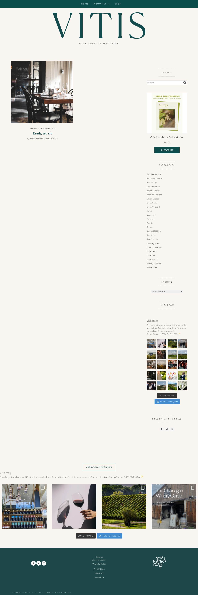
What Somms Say (154, 247)
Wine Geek (151, 251)
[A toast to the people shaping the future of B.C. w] (151, 385)
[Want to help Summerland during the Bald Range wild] (151, 354)
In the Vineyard (153, 207)
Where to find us (99, 564)
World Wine (152, 267)
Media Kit (99, 573)
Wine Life (151, 255)
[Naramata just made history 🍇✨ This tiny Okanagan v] (172, 385)
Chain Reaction (153, 186)
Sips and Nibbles (154, 231)
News (149, 211)
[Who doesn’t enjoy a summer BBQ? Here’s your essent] (151, 364)
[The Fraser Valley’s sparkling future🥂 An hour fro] (151, 375)
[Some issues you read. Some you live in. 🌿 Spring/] (182, 385)
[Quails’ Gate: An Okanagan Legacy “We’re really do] (161, 375)
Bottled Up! (152, 182)
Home (85, 4)
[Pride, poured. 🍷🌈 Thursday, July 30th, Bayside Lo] (182, 364)
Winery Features (154, 263)
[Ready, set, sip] (42, 91)
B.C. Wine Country (155, 178)
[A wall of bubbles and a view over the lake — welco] (151, 343)
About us (100, 4)
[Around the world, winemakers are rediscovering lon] (172, 343)
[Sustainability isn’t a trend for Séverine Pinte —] (182, 375)
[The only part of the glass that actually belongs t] (161, 343)
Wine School (152, 259)
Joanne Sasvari (36, 138)
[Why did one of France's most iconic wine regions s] (182, 354)
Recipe (150, 227)
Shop (118, 4)
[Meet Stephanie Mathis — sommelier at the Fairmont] (161, 354)
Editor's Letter (153, 190)
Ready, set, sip (42, 133)
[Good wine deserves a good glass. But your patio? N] (172, 375)
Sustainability (152, 239)
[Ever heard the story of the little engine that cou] (182, 343)
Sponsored (151, 235)
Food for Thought (42, 128)
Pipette (150, 223)
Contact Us (99, 577)
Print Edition (99, 569)
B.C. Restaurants (154, 174)
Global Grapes (153, 198)
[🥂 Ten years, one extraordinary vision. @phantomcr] (161, 385)
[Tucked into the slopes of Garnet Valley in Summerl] (161, 364)
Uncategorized (153, 243)
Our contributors (99, 559)
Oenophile (151, 215)
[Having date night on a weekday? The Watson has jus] (172, 364)
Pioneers (150, 219)
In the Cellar (152, 202)
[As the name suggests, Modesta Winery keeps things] (172, 354)
